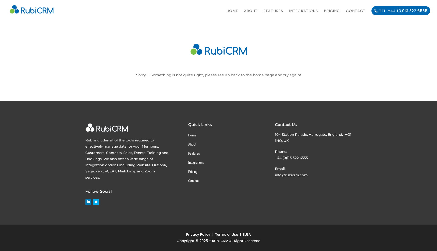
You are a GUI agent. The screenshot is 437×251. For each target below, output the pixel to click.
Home (232, 11)
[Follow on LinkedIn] (88, 202)
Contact (356, 11)
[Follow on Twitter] (96, 202)
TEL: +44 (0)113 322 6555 (403, 10)
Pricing (332, 11)
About (251, 11)
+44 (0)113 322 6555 (291, 158)
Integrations (303, 11)
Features (273, 11)
